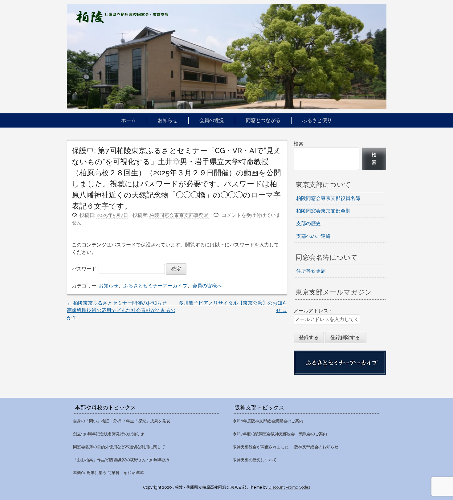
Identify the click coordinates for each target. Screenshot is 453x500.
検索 (299, 144)
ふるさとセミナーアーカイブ (155, 286)
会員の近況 (211, 120)
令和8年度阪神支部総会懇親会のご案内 (268, 421)
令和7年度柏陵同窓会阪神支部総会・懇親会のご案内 (280, 434)
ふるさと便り (317, 120)
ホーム (128, 120)
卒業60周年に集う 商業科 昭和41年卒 (108, 472)
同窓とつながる (263, 120)
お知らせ (168, 120)
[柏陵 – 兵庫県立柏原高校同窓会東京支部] (122, 21)
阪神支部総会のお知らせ (316, 447)
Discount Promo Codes (289, 487)
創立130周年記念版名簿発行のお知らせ (108, 434)
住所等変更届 (311, 271)
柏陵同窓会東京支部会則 (323, 211)
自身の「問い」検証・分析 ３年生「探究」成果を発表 (121, 421)
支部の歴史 (308, 223)
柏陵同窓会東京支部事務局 (179, 215)
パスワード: (85, 269)
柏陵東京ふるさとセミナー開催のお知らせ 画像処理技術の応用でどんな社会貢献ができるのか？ (146, 310)
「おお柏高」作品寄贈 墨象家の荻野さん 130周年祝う (121, 459)
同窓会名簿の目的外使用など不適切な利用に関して (119, 447)
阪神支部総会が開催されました (261, 447)
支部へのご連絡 (313, 236)
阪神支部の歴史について (255, 459)
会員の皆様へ (207, 286)
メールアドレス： (313, 311)
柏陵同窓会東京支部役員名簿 (328, 198)
